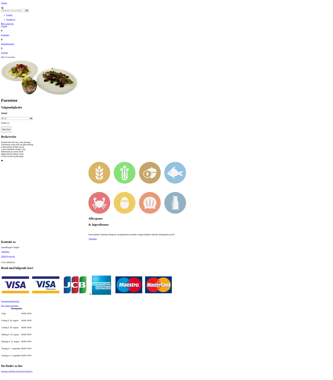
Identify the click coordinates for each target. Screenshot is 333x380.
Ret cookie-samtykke (9, 306)
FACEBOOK (8, 24)
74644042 (92, 239)
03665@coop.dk (8, 256)
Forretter (4, 53)
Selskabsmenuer (7, 44)
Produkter (5, 35)
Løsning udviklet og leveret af (16, 371)
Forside (4, 26)
